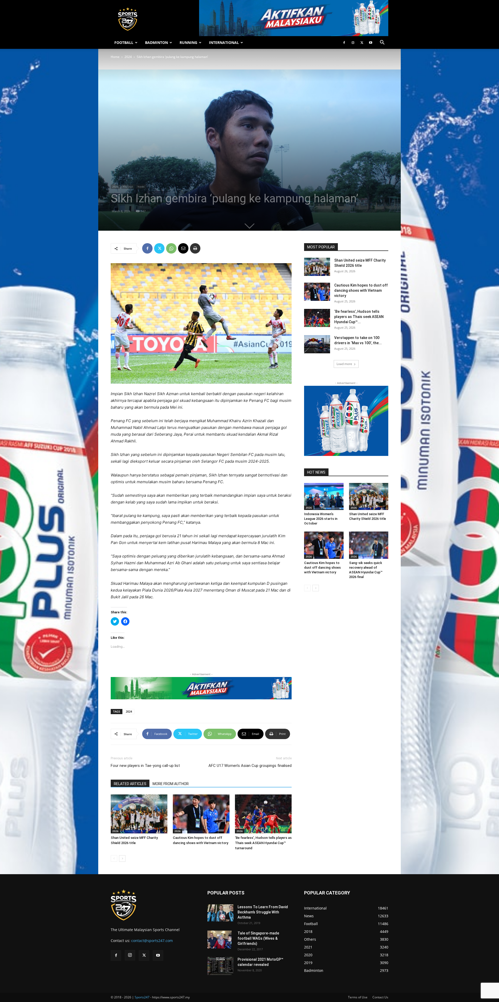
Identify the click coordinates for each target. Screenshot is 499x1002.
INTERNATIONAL (224, 42)
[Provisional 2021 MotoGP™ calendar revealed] (220, 966)
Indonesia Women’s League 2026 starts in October (320, 518)
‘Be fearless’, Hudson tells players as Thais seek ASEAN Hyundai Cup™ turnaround (263, 843)
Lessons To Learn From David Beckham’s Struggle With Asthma (263, 912)
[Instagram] (353, 42)
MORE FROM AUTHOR (171, 784)
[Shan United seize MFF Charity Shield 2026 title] (139, 813)
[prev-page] (114, 858)
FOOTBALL (123, 42)
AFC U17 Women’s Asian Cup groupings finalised (250, 765)
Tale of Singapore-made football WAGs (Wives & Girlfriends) (258, 938)
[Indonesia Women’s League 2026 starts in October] (324, 496)
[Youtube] (371, 42)
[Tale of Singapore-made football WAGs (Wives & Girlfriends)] (219, 940)
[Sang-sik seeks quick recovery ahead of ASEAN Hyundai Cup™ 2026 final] (369, 545)
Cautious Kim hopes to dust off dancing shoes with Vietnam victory (361, 290)
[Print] (195, 248)
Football (128, 186)
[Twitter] (362, 42)
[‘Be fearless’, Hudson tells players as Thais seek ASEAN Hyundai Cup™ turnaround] (263, 813)
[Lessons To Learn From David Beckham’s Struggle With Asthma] (220, 913)
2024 (128, 57)
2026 (115, 831)
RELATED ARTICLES (130, 784)
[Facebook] (344, 42)
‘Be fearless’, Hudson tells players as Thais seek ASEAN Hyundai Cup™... (359, 316)
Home (115, 57)
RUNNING (188, 42)
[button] (382, 43)
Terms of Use (357, 997)
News (141, 186)
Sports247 (142, 997)
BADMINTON (156, 42)
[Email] (183, 248)
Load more (344, 364)
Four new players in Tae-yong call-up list (145, 765)
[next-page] (122, 858)
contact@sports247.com (152, 940)
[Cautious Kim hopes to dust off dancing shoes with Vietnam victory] (201, 813)
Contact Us (380, 997)
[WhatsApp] (171, 248)
